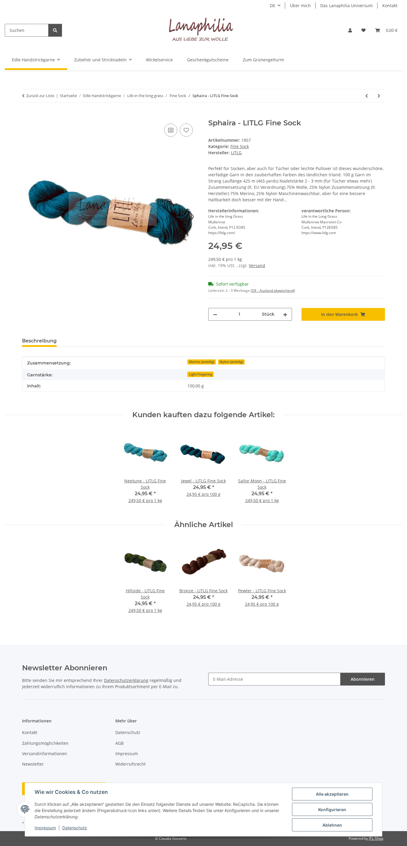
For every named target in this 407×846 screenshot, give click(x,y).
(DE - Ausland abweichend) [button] (273, 290)
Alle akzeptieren (332, 794)
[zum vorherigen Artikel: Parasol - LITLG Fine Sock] (367, 95)
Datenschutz (74, 827)
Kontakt (389, 5)
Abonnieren (363, 679)
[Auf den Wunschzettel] (186, 130)
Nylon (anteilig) (231, 362)
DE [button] (272, 5)
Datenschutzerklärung (126, 680)
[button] (350, 30)
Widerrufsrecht (130, 764)
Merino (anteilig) (201, 362)
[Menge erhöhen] (285, 314)
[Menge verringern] (215, 314)
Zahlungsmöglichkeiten (45, 743)
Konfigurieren (332, 809)
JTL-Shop (376, 838)
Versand (257, 265)
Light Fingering (200, 374)
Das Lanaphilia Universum (346, 5)
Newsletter (33, 764)
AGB (119, 743)
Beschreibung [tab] (39, 341)
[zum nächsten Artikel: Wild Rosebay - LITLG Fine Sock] (379, 95)
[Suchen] (55, 30)
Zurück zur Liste (40, 95)
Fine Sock (239, 146)
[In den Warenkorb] (27, 115)
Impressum (45, 827)
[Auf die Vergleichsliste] (170, 130)
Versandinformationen (44, 753)
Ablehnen (332, 825)
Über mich (300, 5)
